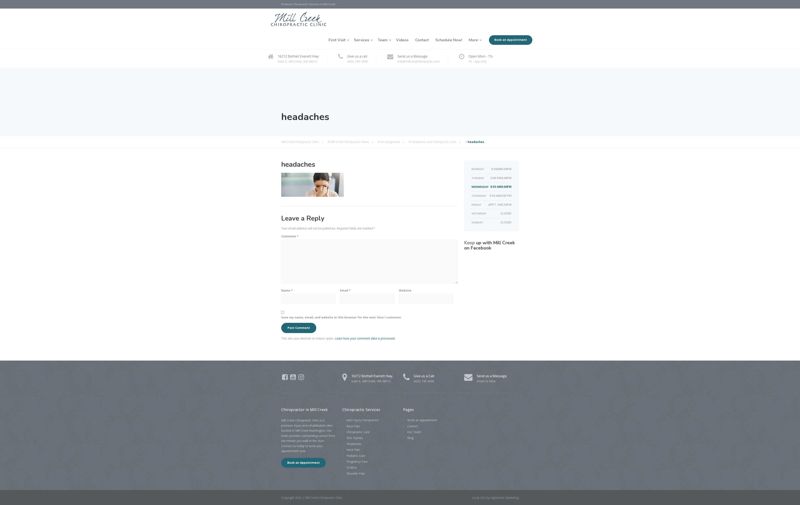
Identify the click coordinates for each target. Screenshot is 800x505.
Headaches (353, 444)
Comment (290, 236)
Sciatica (351, 467)
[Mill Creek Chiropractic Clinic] (298, 20)
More (473, 40)
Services (361, 40)
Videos (402, 40)
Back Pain (353, 426)
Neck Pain (353, 450)
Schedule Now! (448, 40)
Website (405, 290)
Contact (422, 40)
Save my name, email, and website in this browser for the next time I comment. (341, 317)
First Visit (337, 40)
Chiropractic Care (358, 432)
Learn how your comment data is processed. (365, 338)
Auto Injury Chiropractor (362, 420)
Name (287, 290)
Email (345, 290)
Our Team (414, 432)
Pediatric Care (355, 456)
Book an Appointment (510, 40)
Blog (410, 438)
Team (383, 40)
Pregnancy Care (357, 462)
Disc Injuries (354, 438)
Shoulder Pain (355, 473)
